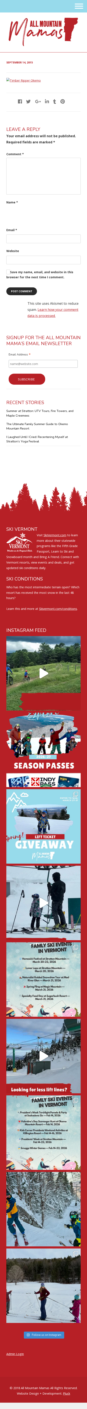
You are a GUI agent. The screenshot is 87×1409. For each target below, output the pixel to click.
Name (12, 202)
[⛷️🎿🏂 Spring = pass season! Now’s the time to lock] (43, 750)
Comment (15, 154)
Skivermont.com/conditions (58, 609)
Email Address (20, 355)
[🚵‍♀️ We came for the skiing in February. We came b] (43, 673)
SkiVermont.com (55, 535)
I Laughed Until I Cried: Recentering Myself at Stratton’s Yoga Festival (37, 439)
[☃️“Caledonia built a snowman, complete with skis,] (43, 1285)
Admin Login (15, 1354)
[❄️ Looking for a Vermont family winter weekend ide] (43, 903)
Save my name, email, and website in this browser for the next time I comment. (39, 274)
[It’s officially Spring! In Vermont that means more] (43, 979)
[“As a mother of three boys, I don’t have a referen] (43, 1209)
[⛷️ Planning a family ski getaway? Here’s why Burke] (43, 1056)
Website (12, 251)
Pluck (66, 1393)
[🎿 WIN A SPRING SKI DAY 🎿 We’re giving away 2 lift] (43, 826)
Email (11, 230)
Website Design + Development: (39, 1393)
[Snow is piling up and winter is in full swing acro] (43, 1132)
